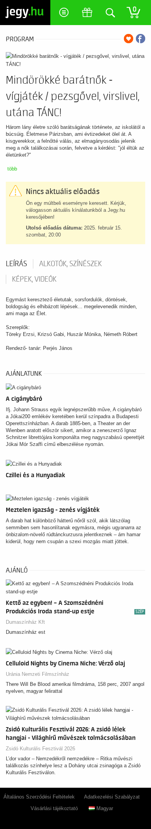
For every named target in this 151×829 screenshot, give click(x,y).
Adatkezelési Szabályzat (112, 797)
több (12, 169)
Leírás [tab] (16, 264)
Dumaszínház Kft (25, 622)
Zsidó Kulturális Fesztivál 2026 (40, 748)
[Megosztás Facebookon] (140, 38)
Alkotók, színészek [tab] (70, 264)
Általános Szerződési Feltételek (39, 797)
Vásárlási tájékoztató (54, 808)
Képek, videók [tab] (34, 279)
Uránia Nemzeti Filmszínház (37, 674)
